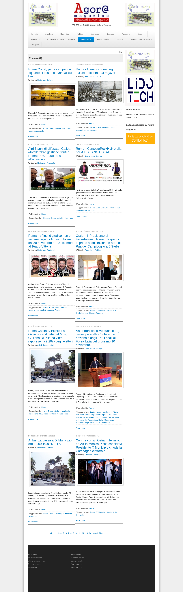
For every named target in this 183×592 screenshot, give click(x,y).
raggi (71, 218)
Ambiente (126, 34)
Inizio (52, 533)
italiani (112, 127)
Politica (80, 34)
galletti (60, 218)
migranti (93, 127)
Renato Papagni (96, 313)
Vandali (58, 128)
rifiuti (66, 218)
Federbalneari (82, 313)
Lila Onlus (105, 208)
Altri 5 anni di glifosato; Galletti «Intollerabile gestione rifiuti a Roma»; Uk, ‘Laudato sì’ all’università (49, 154)
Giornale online (77, 558)
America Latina (103, 39)
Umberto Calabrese (93, 455)
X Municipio (101, 310)
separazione (34, 310)
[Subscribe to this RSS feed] (120, 52)
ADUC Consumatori (45, 345)
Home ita (34, 34)
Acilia (115, 512)
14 (90, 533)
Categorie (35, 45)
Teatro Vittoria (61, 307)
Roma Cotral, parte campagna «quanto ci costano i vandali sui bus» (50, 72)
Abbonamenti (76, 554)
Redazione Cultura (45, 80)
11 (80, 533)
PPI (77, 415)
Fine (101, 533)
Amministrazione (35, 558)
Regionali (85, 39)
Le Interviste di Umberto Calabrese (60, 39)
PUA (114, 310)
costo (68, 128)
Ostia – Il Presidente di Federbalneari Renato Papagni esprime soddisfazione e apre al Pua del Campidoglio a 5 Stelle (98, 241)
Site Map (35, 39)
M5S (41, 414)
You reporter (76, 564)
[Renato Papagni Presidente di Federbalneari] (100, 267)
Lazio (45, 411)
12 (83, 533)
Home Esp (65, 34)
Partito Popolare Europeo (96, 415)
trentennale (115, 208)
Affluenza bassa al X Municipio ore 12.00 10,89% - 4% (50, 442)
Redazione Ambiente (46, 163)
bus (63, 128)
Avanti (95, 533)
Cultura (120, 39)
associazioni (81, 210)
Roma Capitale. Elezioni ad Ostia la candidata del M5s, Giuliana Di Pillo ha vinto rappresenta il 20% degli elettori (50, 336)
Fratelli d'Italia (50, 414)
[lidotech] (140, 90)
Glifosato (46, 218)
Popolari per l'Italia (110, 412)
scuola (86, 130)
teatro (45, 307)
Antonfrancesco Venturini (87, 417)
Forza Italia (112, 415)
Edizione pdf (76, 567)
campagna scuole (36, 131)
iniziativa (91, 210)
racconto (94, 130)
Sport (140, 34)
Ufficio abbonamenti (36, 561)
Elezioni (68, 513)
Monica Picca (62, 414)
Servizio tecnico (34, 564)
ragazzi (79, 130)
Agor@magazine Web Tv (141, 39)
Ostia (109, 310)
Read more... (33, 136)
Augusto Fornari (54, 310)
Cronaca (111, 34)
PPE (82, 415)
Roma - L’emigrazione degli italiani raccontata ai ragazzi (95, 71)
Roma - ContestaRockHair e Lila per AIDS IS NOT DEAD (98, 150)
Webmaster (33, 567)
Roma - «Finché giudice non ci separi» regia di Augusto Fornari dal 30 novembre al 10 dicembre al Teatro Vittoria (51, 241)
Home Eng (48, 34)
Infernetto (80, 515)
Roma (43, 124)
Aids (98, 208)
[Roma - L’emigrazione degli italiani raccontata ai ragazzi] (100, 91)
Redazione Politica (93, 250)
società (43, 310)
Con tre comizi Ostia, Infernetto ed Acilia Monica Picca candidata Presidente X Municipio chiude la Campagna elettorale (99, 445)
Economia (95, 34)
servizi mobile (77, 561)
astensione (33, 414)
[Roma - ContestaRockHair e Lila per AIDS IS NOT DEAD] (100, 171)
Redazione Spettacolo (46, 250)
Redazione (32, 554)
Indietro (58, 533)
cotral (51, 128)
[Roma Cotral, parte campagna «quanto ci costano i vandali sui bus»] (52, 95)
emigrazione (103, 127)
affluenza (33, 516)
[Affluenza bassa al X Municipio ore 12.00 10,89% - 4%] (52, 469)
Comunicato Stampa (93, 156)
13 (87, 533)
